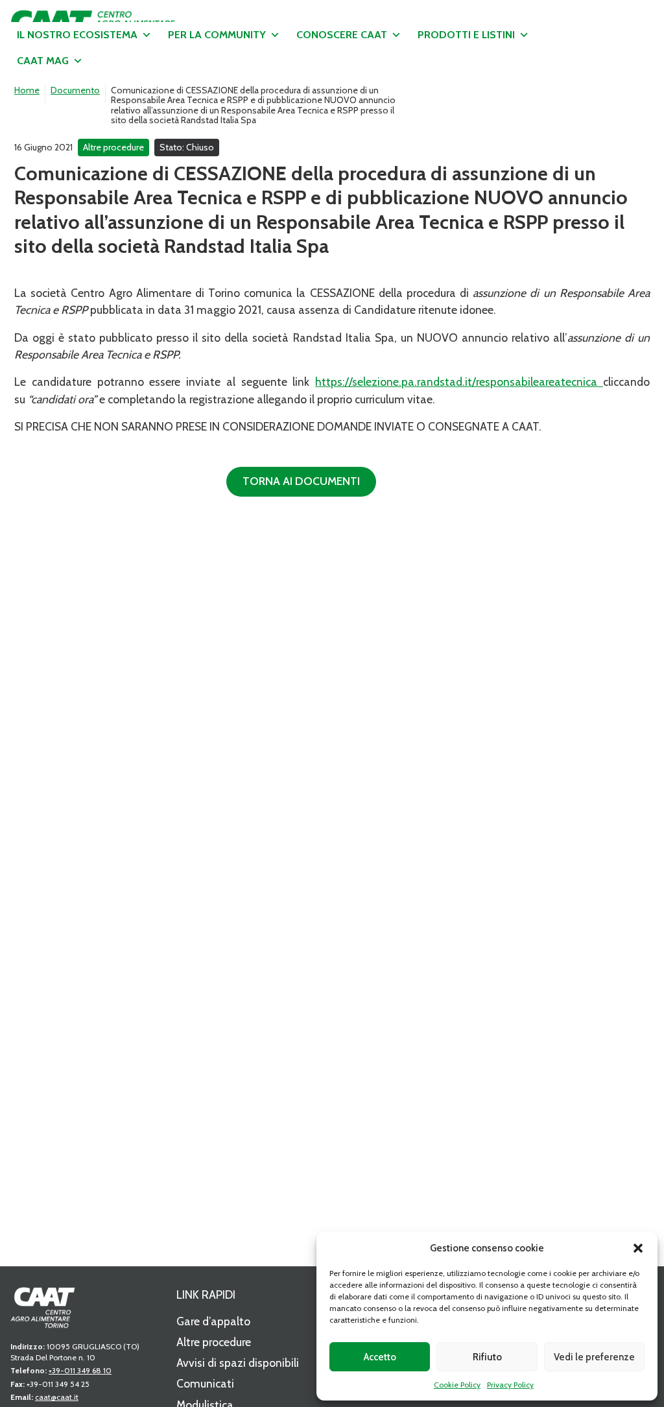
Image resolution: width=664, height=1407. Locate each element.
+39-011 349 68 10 (80, 1370)
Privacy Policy (510, 1384)
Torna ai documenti (301, 481)
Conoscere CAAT (341, 35)
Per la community (217, 35)
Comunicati (205, 1383)
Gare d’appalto (213, 1321)
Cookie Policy (457, 1384)
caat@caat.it (56, 1397)
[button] (638, 1248)
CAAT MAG (43, 60)
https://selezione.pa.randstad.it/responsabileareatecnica (459, 381)
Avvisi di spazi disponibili (237, 1362)
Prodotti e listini (466, 35)
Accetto (380, 1357)
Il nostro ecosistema (77, 35)
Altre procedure (213, 1342)
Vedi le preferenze (594, 1357)
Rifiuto (487, 1357)
